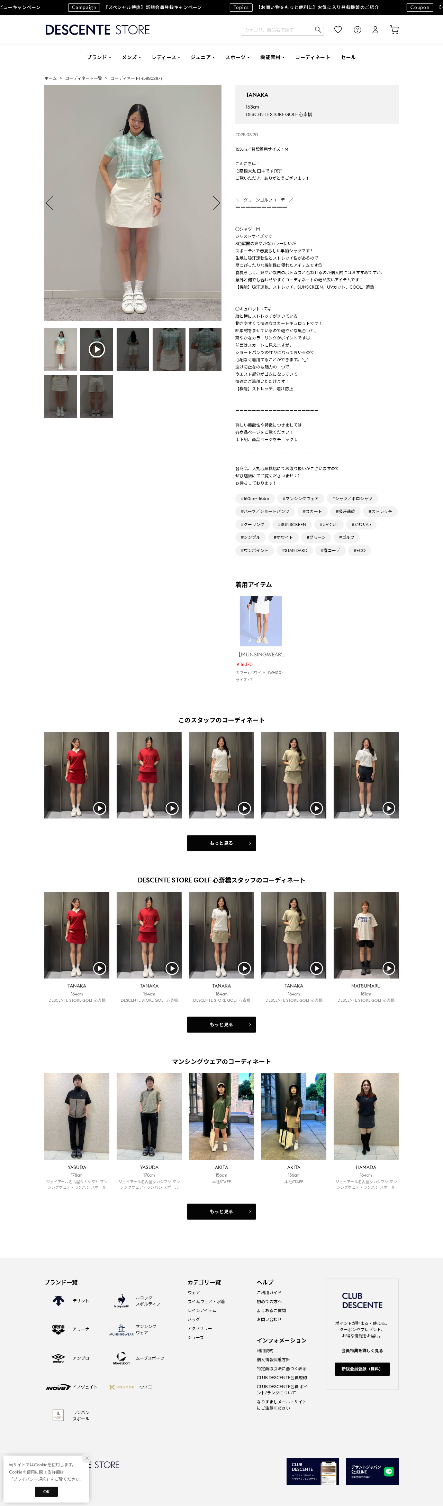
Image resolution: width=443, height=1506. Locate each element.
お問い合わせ (269, 1319)
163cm (252, 107)
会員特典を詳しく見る (362, 1350)
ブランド (97, 57)
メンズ (129, 57)
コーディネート (313, 57)
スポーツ (235, 57)
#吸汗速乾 (345, 511)
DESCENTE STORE (98, 30)
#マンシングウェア (301, 498)
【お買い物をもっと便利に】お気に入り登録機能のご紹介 (287, 7)
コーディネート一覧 (83, 78)
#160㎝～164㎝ (255, 498)
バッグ (194, 1319)
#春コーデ (330, 550)
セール (348, 57)
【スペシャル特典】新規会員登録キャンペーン (118, 7)
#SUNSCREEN (292, 524)
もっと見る (221, 843)
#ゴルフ (346, 537)
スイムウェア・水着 (206, 1301)
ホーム (50, 78)
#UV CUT (329, 524)
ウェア (194, 1292)
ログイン (370, 30)
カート (389, 30)
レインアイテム (202, 1310)
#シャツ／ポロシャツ (352, 498)
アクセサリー (200, 1328)
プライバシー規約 (29, 1479)
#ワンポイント (255, 550)
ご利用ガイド (269, 1292)
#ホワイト (283, 537)
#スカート (312, 511)
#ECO (359, 550)
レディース (164, 57)
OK (46, 1491)
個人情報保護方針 (273, 1359)
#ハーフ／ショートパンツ (265, 511)
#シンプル (250, 537)
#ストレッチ (380, 511)
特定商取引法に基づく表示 (282, 1368)
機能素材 (270, 57)
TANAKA (257, 95)
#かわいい (361, 524)
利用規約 (265, 1350)
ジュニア (201, 57)
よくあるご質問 (271, 1310)
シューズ (196, 1337)
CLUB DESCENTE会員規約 (282, 1377)
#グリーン (316, 537)
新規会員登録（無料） (362, 1369)
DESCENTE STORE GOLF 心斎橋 (279, 115)
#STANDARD (294, 550)
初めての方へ (269, 1301)
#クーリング (252, 524)
